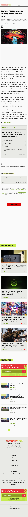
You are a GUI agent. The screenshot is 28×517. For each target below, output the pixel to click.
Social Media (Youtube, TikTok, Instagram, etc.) (14, 150)
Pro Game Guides (7, 473)
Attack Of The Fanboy (6, 476)
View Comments (14, 204)
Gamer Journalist (19, 478)
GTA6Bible (13, 484)
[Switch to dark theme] (24, 5)
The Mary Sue (21, 480)
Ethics (14, 457)
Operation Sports (13, 480)
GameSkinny (5, 480)
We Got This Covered (8, 478)
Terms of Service (11, 374)
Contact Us (14, 460)
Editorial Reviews (8, 140)
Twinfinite (15, 473)
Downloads (6, 173)
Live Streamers (7, 143)
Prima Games (16, 476)
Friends (6, 146)
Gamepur (21, 473)
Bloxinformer (21, 482)
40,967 (16, 429)
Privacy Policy (17, 374)
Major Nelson (8, 122)
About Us (14, 455)
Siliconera (23, 476)
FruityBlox (14, 482)
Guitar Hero (11, 173)
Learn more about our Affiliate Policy (18, 189)
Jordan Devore (7, 25)
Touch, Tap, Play (7, 482)
